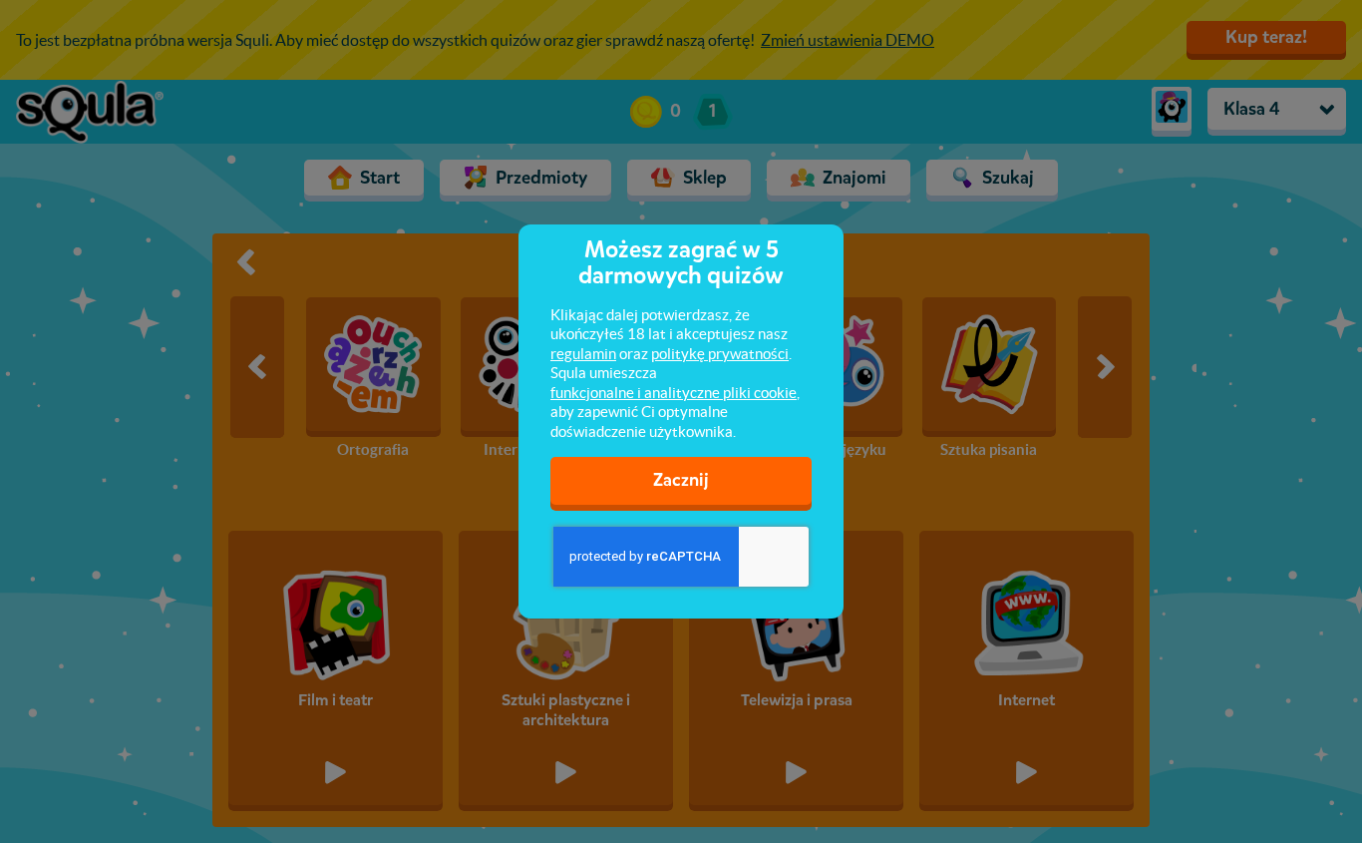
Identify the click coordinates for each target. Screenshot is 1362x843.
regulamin (583, 353)
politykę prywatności (720, 353)
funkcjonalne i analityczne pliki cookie (673, 392)
